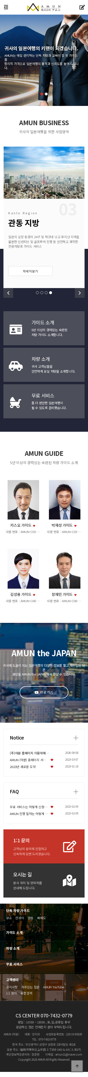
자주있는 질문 (30, 987)
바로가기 (46, 692)
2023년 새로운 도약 (22, 766)
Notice (17, 737)
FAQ (14, 791)
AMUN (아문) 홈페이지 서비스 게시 (29, 760)
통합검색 (26, 993)
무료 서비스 (14, 964)
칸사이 (19, 918)
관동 (30, 918)
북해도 (41, 918)
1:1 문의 (11, 993)
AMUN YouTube (53, 987)
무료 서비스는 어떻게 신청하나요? (29, 807)
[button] (41, 94)
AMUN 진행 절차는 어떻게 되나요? (29, 813)
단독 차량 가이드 (18, 910)
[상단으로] (77, 1066)
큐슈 (9, 918)
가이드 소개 (14, 932)
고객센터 (12, 979)
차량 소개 (13, 948)
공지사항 (12, 987)
